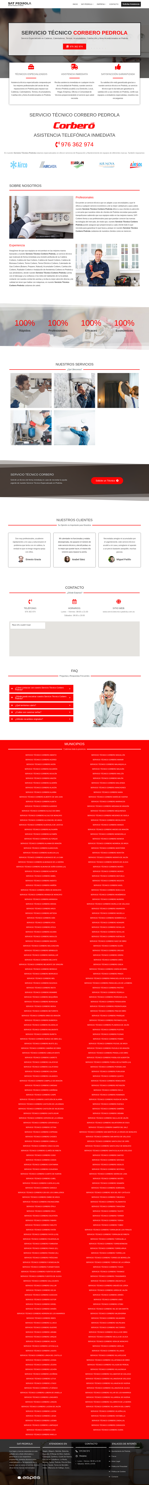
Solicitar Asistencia (131, 4)
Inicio (75, 4)
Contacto (113, 4)
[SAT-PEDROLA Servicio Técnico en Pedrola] (19, 4)
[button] (93, 4)
